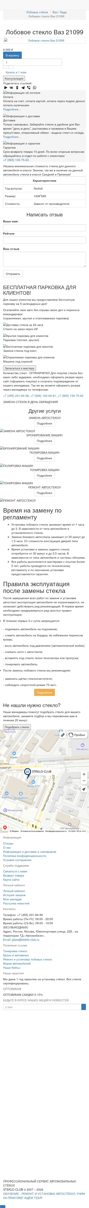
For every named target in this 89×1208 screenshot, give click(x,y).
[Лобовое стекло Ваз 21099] (44, 40)
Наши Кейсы (11, 967)
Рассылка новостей (16, 903)
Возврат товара (13, 875)
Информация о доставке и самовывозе (29, 851)
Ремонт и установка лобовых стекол (27, 959)
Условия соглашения (17, 860)
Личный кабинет (14, 891)
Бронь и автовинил (16, 955)
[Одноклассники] (17, 87)
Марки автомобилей (17, 963)
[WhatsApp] (34, 87)
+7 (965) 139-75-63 (16, 160)
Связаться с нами (15, 871)
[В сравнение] (11, 67)
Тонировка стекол (15, 951)
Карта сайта (11, 879)
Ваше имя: (10, 221)
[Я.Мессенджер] (5, 87)
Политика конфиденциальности (24, 856)
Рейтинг (9, 233)
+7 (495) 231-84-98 (16, 396)
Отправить (13, 274)
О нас (7, 847)
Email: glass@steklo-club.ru (21, 939)
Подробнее (44, 423)
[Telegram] (22, 87)
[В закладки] (5, 67)
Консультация (14, 78)
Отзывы (8, 843)
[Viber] (28, 87)
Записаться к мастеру (19, 368)
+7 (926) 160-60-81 (43, 396)
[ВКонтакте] (11, 87)
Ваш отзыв (11, 249)
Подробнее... (12, 109)
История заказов (14, 895)
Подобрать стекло (17, 727)
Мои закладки (12, 899)
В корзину (12, 55)
